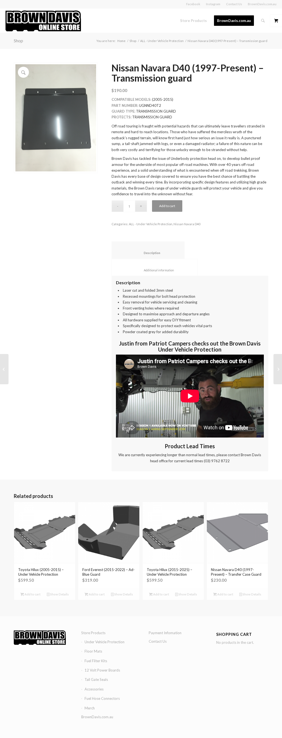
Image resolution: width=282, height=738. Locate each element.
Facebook (193, 4)
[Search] (262, 21)
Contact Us (234, 4)
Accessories (94, 689)
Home (121, 41)
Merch (90, 708)
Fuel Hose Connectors (102, 698)
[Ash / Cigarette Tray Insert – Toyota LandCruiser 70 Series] (277, 369)
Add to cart (167, 206)
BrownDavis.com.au (262, 4)
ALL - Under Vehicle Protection (162, 41)
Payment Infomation (165, 633)
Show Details (59, 594)
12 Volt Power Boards (102, 670)
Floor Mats (93, 651)
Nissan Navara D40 (186, 224)
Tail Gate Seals (96, 679)
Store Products (93, 633)
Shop (18, 40)
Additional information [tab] (154, 270)
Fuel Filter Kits (96, 661)
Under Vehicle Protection (104, 642)
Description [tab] (148, 253)
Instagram (213, 4)
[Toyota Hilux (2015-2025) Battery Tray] (4, 369)
